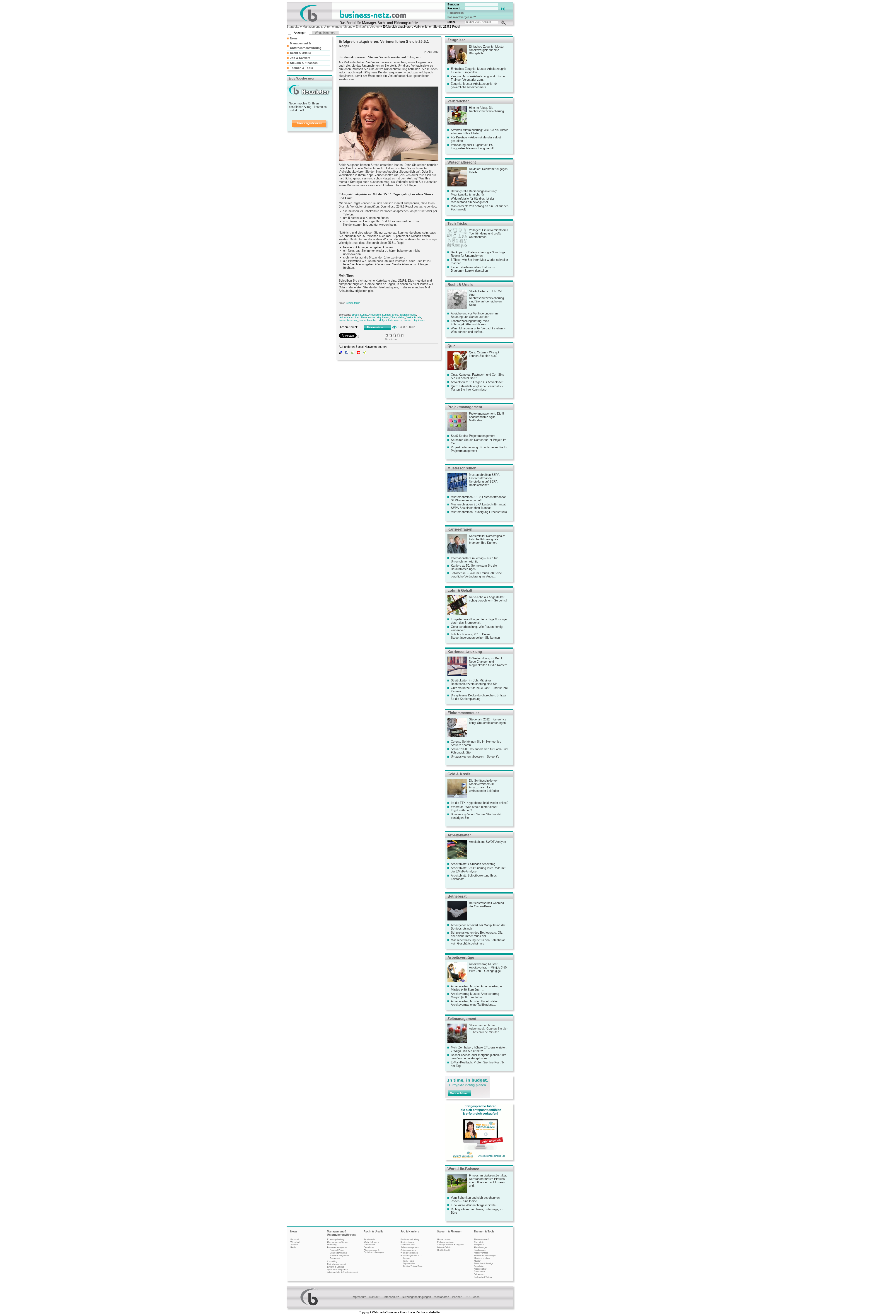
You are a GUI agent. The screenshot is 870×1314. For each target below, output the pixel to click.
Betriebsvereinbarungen (485, 1255)
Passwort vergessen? (461, 17)
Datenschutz (390, 1297)
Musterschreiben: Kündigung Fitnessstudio (479, 512)
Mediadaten (441, 1297)
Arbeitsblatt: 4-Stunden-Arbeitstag (473, 864)
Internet (406, 1258)
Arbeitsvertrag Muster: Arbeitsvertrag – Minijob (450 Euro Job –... (476, 988)
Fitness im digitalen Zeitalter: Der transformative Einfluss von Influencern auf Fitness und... (488, 1180)
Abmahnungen (480, 1247)
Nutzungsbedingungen (416, 1297)
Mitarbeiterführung (338, 1253)
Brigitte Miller (353, 303)
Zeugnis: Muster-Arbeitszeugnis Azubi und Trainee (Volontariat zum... (478, 78)
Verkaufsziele (413, 317)
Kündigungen (480, 1250)
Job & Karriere (300, 58)
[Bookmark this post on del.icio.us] (340, 353)
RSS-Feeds (472, 1297)
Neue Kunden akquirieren (375, 317)
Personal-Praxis (337, 1250)
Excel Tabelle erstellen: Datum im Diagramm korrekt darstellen (473, 269)
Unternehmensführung (337, 1242)
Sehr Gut (402, 335)
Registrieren (455, 12)
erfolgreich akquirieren (390, 320)
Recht (293, 1247)
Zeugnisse (456, 40)
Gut (399, 335)
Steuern (294, 1245)
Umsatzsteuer (444, 1239)
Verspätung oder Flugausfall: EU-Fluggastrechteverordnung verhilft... (474, 146)
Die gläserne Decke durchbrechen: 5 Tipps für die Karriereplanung (479, 697)
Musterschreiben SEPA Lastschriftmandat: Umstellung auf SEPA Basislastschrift (484, 480)
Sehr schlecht (387, 335)
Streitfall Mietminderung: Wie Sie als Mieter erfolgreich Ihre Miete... (479, 131)
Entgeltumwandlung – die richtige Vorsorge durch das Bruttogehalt (479, 621)
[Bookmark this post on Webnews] (358, 353)
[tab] (308, 38)
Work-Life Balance (409, 1253)
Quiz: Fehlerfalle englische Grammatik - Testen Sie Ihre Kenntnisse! (477, 387)
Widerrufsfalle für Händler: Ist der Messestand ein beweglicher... (472, 200)
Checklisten (479, 1242)
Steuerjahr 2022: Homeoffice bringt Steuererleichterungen (487, 721)
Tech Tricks (457, 223)
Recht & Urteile (300, 53)
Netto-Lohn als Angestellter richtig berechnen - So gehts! (488, 598)
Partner (457, 1297)
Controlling (332, 1261)
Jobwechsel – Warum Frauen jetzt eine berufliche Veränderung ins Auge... (476, 574)
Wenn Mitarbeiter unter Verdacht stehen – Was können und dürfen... (478, 330)
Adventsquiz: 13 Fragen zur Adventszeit (477, 382)
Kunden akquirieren (414, 320)
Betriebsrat (456, 896)
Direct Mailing (397, 317)
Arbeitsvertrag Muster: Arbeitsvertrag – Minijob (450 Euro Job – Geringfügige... (488, 967)
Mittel (395, 335)
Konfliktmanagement (339, 1255)
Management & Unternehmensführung (327, 26)
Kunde (363, 314)
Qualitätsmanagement (337, 1269)
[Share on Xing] (364, 353)
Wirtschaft (295, 1242)
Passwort (453, 8)
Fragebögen (479, 1266)
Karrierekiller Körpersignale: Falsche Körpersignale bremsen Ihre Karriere (487, 539)
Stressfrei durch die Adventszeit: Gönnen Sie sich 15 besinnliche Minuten (488, 1029)
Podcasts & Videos (483, 1277)
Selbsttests (479, 1274)
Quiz (451, 346)
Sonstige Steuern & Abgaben (450, 1245)
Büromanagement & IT (411, 1255)
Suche (451, 22)
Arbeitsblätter (459, 835)
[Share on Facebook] (346, 353)
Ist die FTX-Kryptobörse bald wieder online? (479, 802)
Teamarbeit (335, 1258)
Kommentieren (375, 327)
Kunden (386, 314)
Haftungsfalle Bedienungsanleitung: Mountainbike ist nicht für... (474, 192)
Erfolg (395, 314)
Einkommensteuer (463, 713)
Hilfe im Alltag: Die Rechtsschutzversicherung (486, 109)
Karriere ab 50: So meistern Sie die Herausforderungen (474, 567)
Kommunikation (408, 1245)
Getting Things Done (413, 1266)
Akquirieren (374, 314)
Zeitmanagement (461, 1019)
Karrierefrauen (459, 529)
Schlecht (391, 335)
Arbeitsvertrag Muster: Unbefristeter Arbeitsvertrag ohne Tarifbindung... (474, 1003)
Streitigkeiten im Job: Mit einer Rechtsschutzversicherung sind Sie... (475, 682)
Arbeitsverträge (460, 957)
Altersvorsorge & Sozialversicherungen (374, 1251)
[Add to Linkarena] (352, 353)
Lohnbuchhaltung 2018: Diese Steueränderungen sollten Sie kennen (475, 636)
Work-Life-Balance (463, 1169)
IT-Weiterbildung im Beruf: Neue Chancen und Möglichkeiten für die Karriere (488, 662)
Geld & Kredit (458, 774)
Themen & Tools (301, 68)
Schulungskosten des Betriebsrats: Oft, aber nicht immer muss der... (477, 934)
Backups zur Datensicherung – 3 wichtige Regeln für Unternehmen (478, 254)
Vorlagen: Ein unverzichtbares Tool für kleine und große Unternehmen (488, 233)
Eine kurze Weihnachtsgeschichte (473, 1205)
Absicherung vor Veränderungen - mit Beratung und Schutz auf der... (475, 315)
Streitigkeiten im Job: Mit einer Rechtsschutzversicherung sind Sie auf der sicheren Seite (486, 298)
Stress (355, 314)
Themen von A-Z (482, 1239)
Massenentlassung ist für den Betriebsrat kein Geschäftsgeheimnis (478, 941)
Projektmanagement (464, 407)
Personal (294, 1239)
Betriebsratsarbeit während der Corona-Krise (486, 904)
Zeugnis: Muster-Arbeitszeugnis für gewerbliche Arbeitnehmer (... (474, 85)
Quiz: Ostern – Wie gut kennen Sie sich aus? (484, 354)
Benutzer (453, 4)
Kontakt (374, 1297)
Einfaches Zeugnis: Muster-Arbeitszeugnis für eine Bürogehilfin (487, 50)
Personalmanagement (337, 1247)
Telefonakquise (408, 314)
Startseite (293, 26)
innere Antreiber (368, 320)
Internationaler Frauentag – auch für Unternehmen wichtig (474, 559)
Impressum (359, 1297)
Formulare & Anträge (483, 1263)
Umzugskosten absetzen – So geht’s (475, 756)
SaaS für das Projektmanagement (473, 435)
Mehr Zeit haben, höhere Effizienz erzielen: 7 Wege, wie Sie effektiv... (479, 1049)
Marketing (331, 1245)
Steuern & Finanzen (304, 63)
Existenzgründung (335, 1239)
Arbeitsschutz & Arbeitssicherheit (342, 1272)
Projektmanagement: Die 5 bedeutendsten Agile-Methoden (486, 417)
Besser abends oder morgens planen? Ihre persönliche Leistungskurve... (478, 1056)
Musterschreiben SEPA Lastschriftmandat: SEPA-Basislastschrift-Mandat (479, 506)
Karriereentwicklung (464, 652)
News (293, 38)
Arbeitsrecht (369, 1239)
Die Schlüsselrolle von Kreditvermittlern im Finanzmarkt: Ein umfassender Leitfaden (484, 785)
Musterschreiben (461, 468)
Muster (477, 1261)
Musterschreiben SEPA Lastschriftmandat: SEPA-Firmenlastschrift (479, 498)
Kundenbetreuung (348, 320)
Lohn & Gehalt (459, 590)
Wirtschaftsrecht (461, 162)
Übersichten (479, 1272)
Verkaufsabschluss (349, 317)
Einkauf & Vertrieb (367, 26)
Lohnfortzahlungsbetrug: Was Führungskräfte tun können (470, 322)
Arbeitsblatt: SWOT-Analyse (487, 841)
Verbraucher (458, 101)
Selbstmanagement (410, 1247)
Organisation (409, 1263)
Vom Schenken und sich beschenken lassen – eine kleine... (475, 1199)
